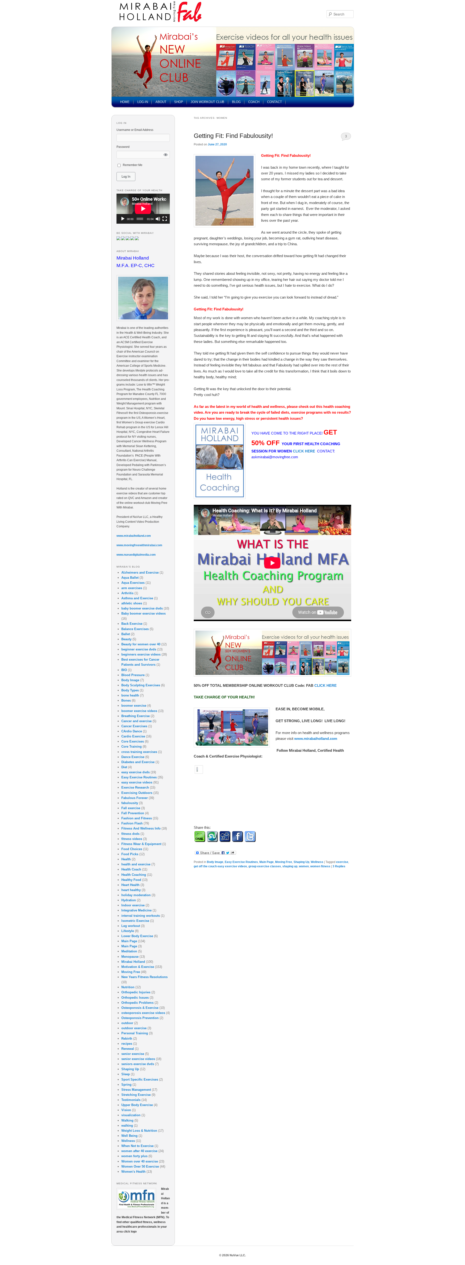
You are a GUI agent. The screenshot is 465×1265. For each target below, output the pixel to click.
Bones (126, 700)
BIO (124, 670)
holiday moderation (136, 895)
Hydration (128, 900)
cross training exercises (139, 752)
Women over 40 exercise (139, 1161)
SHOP (178, 102)
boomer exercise (133, 705)
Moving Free (283, 862)
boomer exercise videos (139, 711)
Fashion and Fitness (136, 818)
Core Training (131, 746)
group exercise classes (264, 866)
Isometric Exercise (135, 921)
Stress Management (136, 1089)
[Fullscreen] (164, 218)
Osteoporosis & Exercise (139, 1008)
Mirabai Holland (133, 962)
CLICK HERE (304, 451)
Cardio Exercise (133, 736)
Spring (126, 1084)
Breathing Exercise (135, 716)
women (304, 866)
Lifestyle (127, 931)
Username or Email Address (134, 130)
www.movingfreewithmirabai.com (139, 545)
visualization (130, 1115)
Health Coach (131, 869)
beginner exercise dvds (138, 649)
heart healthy (131, 890)
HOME (125, 102)
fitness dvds (130, 834)
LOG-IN (142, 102)
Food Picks (129, 854)
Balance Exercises (135, 629)
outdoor (127, 1023)
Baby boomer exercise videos (143, 613)
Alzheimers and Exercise (140, 572)
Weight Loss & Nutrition (139, 1130)
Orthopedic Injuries (135, 992)
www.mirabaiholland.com (315, 738)
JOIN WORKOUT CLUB (207, 102)
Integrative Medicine (136, 910)
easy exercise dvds (135, 772)
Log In (126, 176)
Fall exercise (130, 808)
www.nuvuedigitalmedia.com (136, 554)
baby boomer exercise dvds (142, 608)
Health (126, 859)
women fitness (320, 866)
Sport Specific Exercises (139, 1079)
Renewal (127, 1049)
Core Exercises (132, 741)
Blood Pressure (133, 675)
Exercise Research (135, 787)
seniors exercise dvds (137, 1064)
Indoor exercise (133, 905)
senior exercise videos (138, 1059)
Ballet (125, 634)
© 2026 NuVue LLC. (232, 1255)
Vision (126, 1110)
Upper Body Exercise (137, 1105)
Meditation (129, 951)
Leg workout (130, 926)
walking (127, 1125)
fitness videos (131, 839)
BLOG (236, 102)
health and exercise (135, 864)
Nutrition (127, 987)
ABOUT (160, 102)
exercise (342, 862)
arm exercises (131, 588)
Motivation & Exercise (137, 967)
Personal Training (134, 1033)
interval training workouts (140, 915)
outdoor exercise (134, 1028)
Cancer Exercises (134, 726)
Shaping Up (301, 862)
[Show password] (166, 155)
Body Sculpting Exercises (140, 685)
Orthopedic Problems (137, 1002)
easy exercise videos (136, 782)
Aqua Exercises (133, 583)
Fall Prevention (132, 813)
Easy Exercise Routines (241, 862)
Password (123, 147)
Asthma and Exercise (137, 598)
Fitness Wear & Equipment (141, 844)
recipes (126, 1043)
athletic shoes (131, 603)
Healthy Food (131, 880)
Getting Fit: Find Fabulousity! (233, 135)
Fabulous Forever (134, 798)
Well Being (129, 1136)
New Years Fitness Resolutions (144, 977)
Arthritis (127, 593)
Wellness (317, 862)
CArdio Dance (131, 731)
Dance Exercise (132, 757)
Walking (127, 1120)
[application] (143, 209)
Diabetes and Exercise (138, 762)
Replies (339, 866)
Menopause (130, 956)
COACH (253, 102)
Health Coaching (133, 875)
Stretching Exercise (136, 1095)
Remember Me (132, 165)
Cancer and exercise (136, 721)
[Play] (122, 218)
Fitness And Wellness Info (141, 828)
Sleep (125, 1074)
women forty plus (134, 1156)
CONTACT (274, 102)
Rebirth (126, 1038)
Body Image (215, 862)
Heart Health (130, 885)
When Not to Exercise (137, 1146)
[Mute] (157, 218)
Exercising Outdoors (136, 793)
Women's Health (133, 1171)
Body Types (130, 690)
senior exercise (132, 1054)
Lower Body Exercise (137, 936)
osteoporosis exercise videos (143, 1013)
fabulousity (129, 803)
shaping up (289, 866)
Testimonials (130, 1100)
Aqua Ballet (130, 577)
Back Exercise (131, 623)
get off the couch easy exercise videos (220, 866)
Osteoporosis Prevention (140, 1018)
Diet (124, 767)
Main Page (266, 862)
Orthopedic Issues (135, 997)
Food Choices (131, 849)
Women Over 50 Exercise (140, 1166)
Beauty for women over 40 (140, 644)
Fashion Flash (132, 823)
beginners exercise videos (141, 654)
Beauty (126, 639)
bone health (130, 695)
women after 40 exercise (139, 1151)
